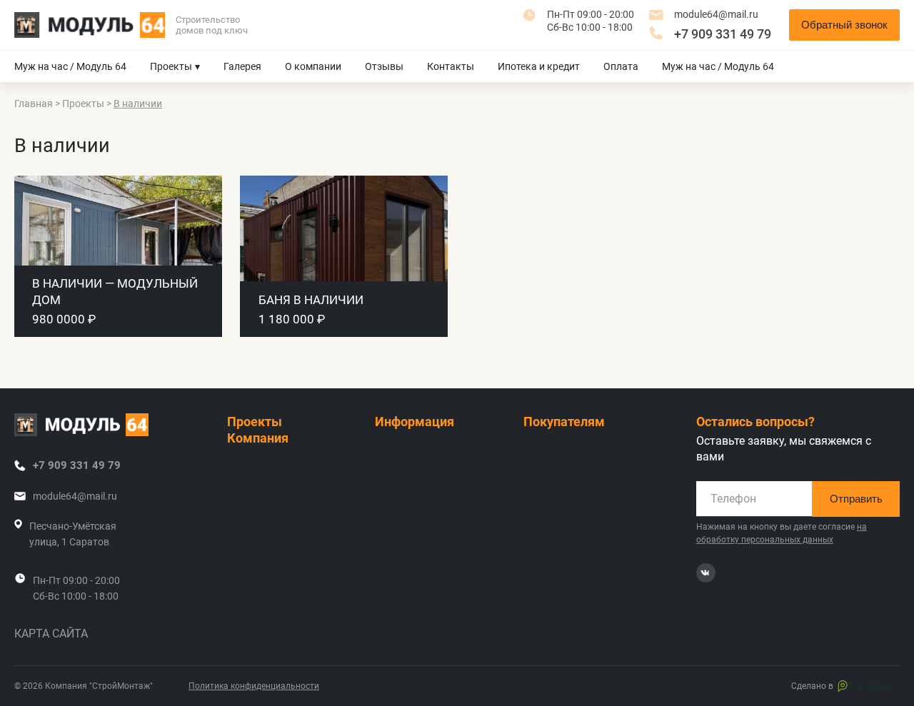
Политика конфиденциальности (254, 686)
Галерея (242, 66)
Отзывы (384, 66)
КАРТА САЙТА (51, 633)
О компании (313, 66)
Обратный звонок (844, 25)
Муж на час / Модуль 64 (70, 66)
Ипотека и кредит (539, 66)
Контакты (450, 66)
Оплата (620, 66)
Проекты (171, 66)
